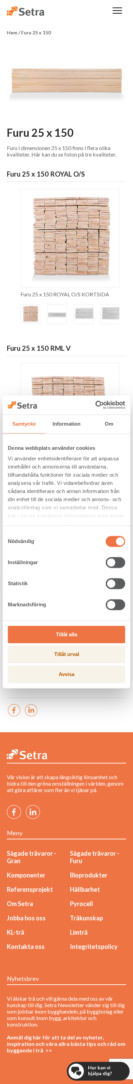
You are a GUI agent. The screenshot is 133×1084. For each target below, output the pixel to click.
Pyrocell (81, 903)
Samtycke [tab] (24, 424)
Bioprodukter (88, 875)
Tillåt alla (66, 634)
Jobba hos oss (26, 918)
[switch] (115, 562)
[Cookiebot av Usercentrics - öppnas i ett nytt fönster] (95, 404)
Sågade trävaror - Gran (31, 857)
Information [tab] (66, 424)
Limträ (79, 932)
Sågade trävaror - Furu (94, 857)
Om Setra (20, 903)
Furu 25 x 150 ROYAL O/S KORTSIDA (64, 294)
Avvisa (66, 674)
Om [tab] (109, 424)
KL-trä (15, 932)
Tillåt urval (66, 654)
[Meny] (117, 11)
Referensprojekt (30, 889)
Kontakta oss (26, 946)
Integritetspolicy (94, 946)
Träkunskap (86, 918)
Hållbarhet (85, 889)
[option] (66, 77)
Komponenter (26, 875)
